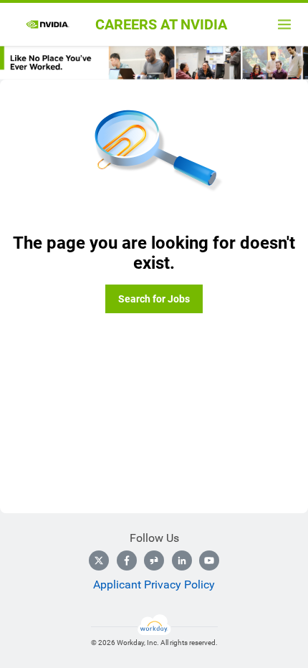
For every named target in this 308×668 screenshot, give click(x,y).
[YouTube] (209, 560)
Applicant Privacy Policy (154, 584)
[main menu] (284, 24)
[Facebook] (127, 560)
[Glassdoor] (154, 560)
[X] (99, 560)
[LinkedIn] (182, 560)
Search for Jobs (154, 299)
